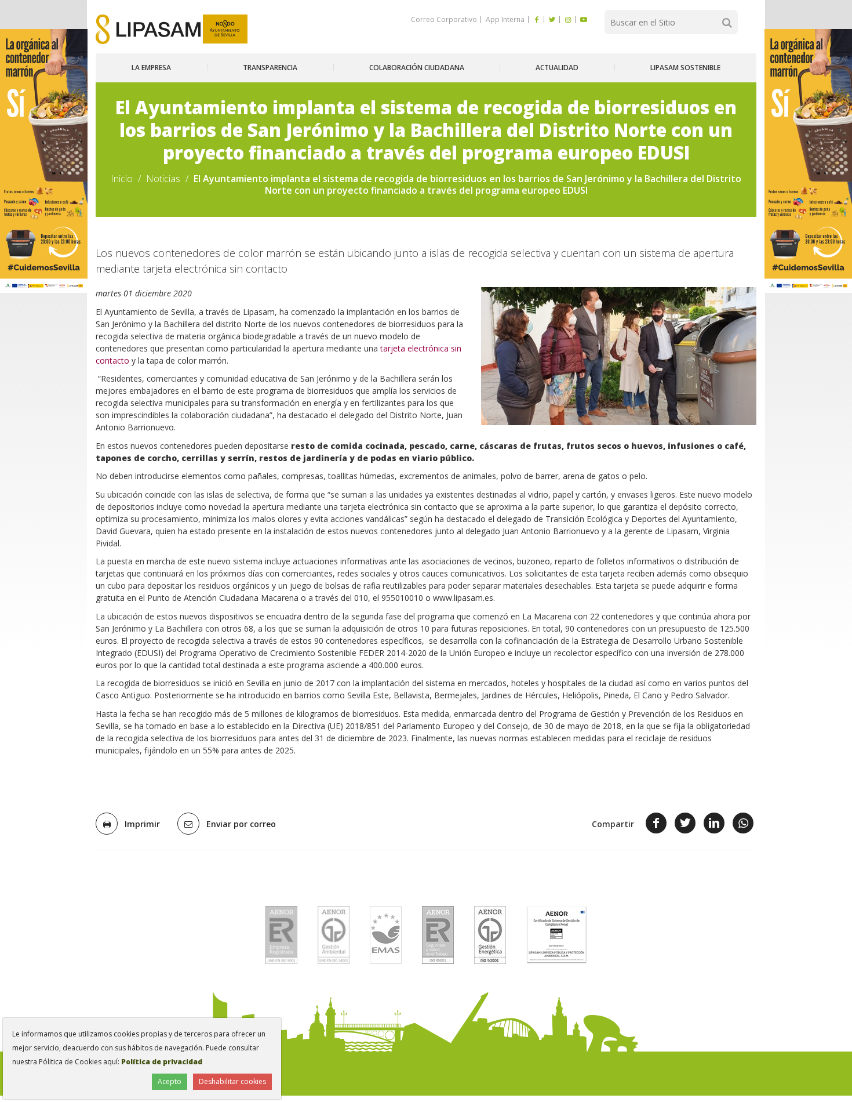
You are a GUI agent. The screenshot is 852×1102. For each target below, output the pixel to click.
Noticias (163, 178)
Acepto (169, 1081)
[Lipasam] (148, 29)
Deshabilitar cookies (232, 1081)
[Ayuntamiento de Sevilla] (225, 29)
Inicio (122, 178)
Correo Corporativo (444, 19)
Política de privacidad (161, 1062)
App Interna (504, 19)
